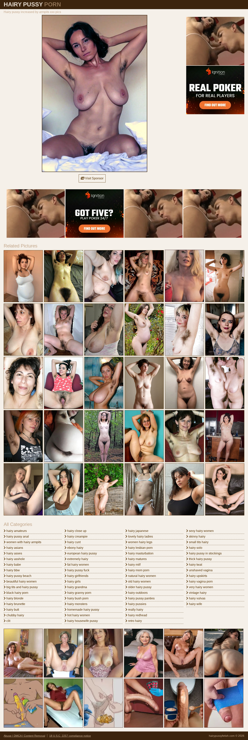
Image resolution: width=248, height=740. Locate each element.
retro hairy (134, 620)
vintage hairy (197, 592)
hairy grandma (76, 587)
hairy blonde (14, 598)
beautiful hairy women (21, 581)
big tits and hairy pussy (22, 587)
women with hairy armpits (23, 542)
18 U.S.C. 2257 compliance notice (70, 735)
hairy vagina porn (200, 581)
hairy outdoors (137, 592)
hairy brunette (15, 604)
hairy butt (12, 609)
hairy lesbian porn (140, 547)
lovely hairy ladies (140, 536)
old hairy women (139, 581)
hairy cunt (73, 542)
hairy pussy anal (17, 536)
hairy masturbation (140, 553)
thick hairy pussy (200, 559)
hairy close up (76, 531)
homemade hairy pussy (82, 609)
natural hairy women (141, 575)
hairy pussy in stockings (205, 553)
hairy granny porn (78, 592)
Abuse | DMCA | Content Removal (24, 735)
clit (8, 620)
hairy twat (195, 564)
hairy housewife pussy (82, 620)
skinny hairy (196, 536)
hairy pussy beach (18, 575)
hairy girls (73, 581)
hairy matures (137, 559)
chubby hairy (15, 615)
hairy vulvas (196, 598)
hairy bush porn (77, 598)
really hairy (135, 609)
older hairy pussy (139, 587)
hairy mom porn (138, 570)
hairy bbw (13, 570)
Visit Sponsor (93, 178)
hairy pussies (136, 604)
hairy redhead (137, 615)
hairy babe (13, 564)
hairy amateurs (16, 531)
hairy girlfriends (77, 575)
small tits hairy (198, 542)
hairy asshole (15, 559)
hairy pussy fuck (77, 570)
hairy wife (195, 604)
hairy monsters (76, 604)
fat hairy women (77, 564)
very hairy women (200, 587)
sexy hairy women (201, 531)
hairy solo (195, 547)
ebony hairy (74, 547)
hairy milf (133, 564)
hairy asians (14, 547)
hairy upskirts (197, 575)
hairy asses (14, 553)
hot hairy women (78, 615)
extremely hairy (77, 559)
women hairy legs (139, 542)
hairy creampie (77, 536)
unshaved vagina (200, 570)
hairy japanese (137, 531)
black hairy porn (17, 592)
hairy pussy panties (141, 598)
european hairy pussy (81, 553)
